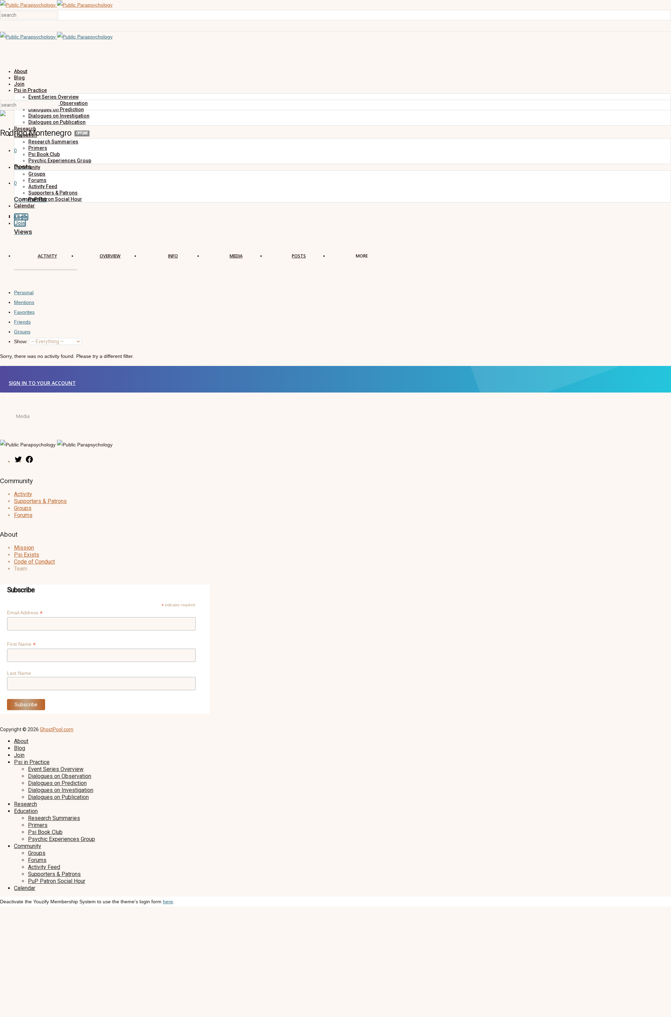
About (20, 71)
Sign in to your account (42, 383)
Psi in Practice (30, 90)
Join (19, 84)
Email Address (25, 612)
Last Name (19, 673)
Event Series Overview (53, 97)
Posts (299, 256)
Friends (22, 322)
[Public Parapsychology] (56, 5)
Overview (110, 256)
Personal (24, 292)
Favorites (24, 312)
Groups (22, 331)
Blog (19, 77)
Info (173, 256)
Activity (47, 256)
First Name (21, 644)
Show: (21, 341)
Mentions (24, 302)
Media (236, 256)
